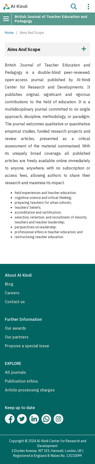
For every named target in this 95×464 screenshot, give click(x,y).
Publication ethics (21, 381)
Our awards (15, 328)
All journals (15, 372)
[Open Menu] (7, 19)
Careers (12, 292)
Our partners (16, 337)
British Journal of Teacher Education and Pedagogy (51, 18)
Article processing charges (30, 389)
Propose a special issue (27, 345)
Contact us (15, 301)
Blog (9, 284)
